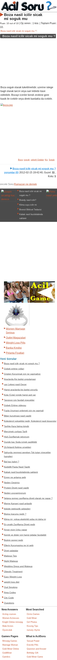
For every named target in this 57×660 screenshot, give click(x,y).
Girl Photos (32, 622)
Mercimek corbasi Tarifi (15, 431)
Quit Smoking (10, 587)
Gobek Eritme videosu (15, 405)
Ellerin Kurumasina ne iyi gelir (19, 545)
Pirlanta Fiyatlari (15, 353)
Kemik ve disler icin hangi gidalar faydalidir (25, 535)
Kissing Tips (32, 626)
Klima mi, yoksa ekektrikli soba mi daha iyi (25, 519)
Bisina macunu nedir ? (15, 514)
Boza (20, 160)
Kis (46, 160)
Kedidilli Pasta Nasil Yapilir (17, 467)
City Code (9, 598)
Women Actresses (10, 618)
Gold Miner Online (10, 649)
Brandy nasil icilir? (27, 200)
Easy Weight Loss (13, 577)
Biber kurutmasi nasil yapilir (17, 416)
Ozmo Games (33, 614)
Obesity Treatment (13, 571)
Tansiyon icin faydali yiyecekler (19, 400)
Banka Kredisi (14, 347)
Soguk (52, 160)
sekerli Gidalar (37, 160)
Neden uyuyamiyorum (15, 493)
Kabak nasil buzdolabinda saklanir (21, 472)
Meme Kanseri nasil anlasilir (18, 503)
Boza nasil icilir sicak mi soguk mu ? (18, 31)
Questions (9, 603)
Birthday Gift (32, 653)
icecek (27, 160)
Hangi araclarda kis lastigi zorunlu (21, 390)
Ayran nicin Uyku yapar (15, 530)
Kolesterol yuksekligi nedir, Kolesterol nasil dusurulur (30, 421)
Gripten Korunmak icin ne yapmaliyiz (22, 374)
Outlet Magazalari (16, 337)
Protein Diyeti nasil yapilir (16, 488)
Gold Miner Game (35, 657)
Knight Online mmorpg (12, 622)
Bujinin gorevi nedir (13, 540)
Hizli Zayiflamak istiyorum (16, 437)
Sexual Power (33, 641)
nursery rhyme (33, 630)
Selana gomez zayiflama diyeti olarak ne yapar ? (28, 498)
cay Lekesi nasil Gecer (15, 384)
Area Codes (10, 592)
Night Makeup (11, 561)
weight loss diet (11, 582)
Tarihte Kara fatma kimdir (16, 426)
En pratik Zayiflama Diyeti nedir (19, 524)
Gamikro (6, 657)
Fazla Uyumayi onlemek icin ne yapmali (24, 410)
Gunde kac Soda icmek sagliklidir (20, 442)
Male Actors (7, 626)
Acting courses (9, 614)
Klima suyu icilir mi (28, 205)
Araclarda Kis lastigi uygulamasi (20, 379)
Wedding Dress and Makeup (18, 566)
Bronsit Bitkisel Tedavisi (30, 209)
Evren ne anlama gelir (15, 477)
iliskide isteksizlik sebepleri (17, 509)
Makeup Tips (10, 556)
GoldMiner (7, 653)
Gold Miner (32, 618)
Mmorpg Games (9, 641)
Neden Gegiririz (12, 482)
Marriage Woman (10, 645)
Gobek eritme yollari (14, 369)
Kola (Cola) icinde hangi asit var (20, 395)
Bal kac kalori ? (11, 462)
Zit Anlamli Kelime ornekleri (17, 447)
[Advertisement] (27, 61)
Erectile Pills (32, 645)
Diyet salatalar (11, 550)
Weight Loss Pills (15, 342)
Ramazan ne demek (25, 184)
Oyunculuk (7, 630)
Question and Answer (36, 649)
